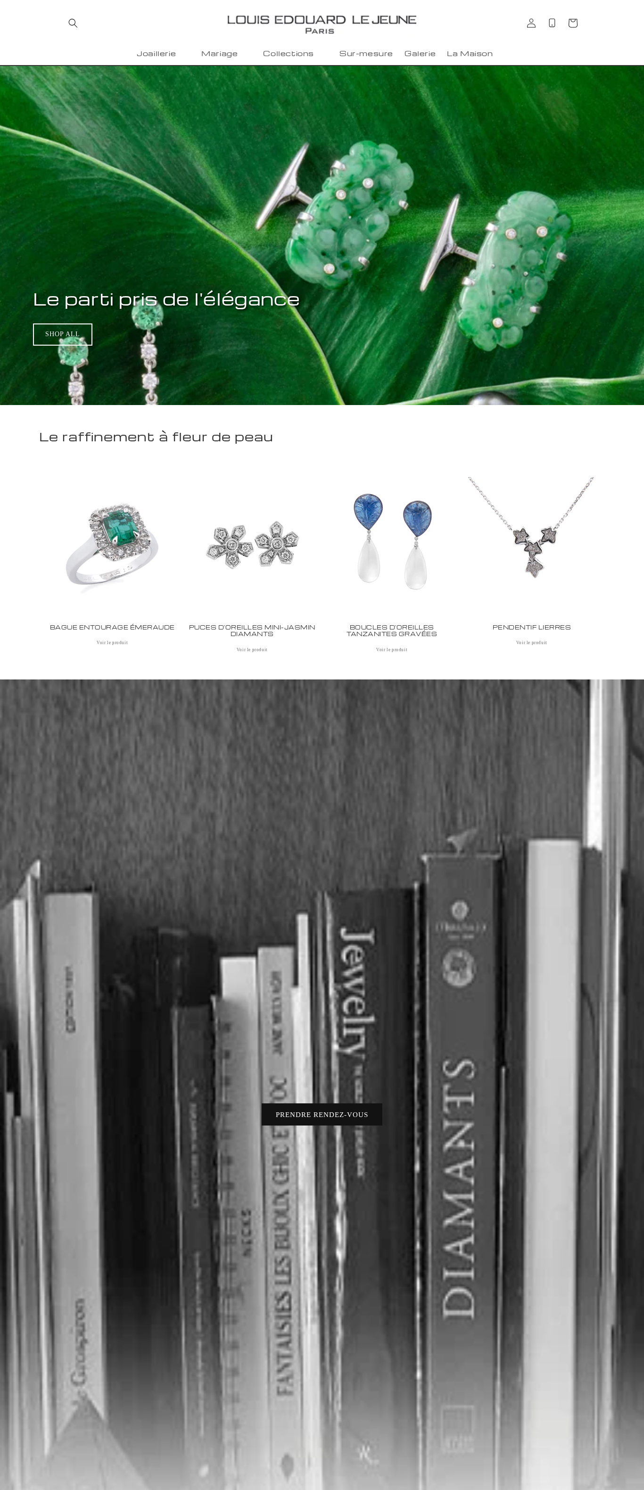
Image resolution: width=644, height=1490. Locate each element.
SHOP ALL (62, 334)
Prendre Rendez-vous (322, 1114)
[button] (73, 23)
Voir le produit (112, 642)
